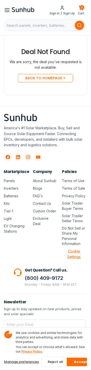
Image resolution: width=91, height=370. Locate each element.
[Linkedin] (18, 157)
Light (8, 218)
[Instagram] (28, 157)
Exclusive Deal (41, 221)
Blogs (37, 188)
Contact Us (42, 203)
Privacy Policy (73, 196)
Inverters (11, 188)
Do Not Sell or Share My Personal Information (73, 236)
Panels (9, 181)
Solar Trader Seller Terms (72, 218)
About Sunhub (44, 181)
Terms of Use (73, 181)
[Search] (79, 25)
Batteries (11, 196)
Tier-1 (8, 211)
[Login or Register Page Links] (62, 7)
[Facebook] (8, 157)
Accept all (80, 361)
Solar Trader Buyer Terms (72, 205)
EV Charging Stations (14, 228)
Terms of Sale (73, 188)
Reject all (55, 361)
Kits (7, 203)
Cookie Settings (74, 254)
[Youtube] (38, 157)
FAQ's (38, 196)
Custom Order (44, 211)
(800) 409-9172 (44, 278)
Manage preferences (21, 361)
